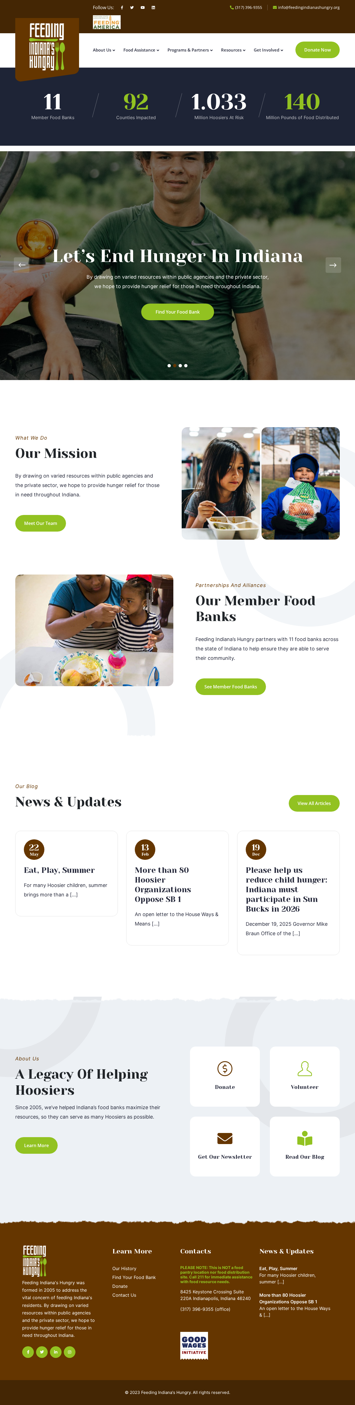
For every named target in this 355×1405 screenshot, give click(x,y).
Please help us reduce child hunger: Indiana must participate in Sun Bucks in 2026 (286, 890)
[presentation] (21, 265)
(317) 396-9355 (248, 7)
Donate (120, 1286)
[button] (169, 365)
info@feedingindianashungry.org (309, 7)
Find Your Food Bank (134, 1277)
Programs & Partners (188, 50)
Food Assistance (139, 50)
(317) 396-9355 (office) (205, 1309)
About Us (102, 50)
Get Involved (266, 50)
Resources (231, 50)
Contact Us (124, 1295)
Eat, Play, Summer (59, 870)
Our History (124, 1268)
